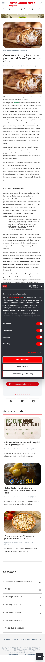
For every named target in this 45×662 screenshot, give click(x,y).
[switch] (39, 330)
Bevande (26, 9)
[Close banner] (41, 286)
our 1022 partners (16, 297)
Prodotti (23, 51)
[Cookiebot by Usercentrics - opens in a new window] (29, 286)
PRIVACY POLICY (11, 640)
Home (5, 9)
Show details (33, 353)
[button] (15, 394)
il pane (16, 103)
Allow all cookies (22, 359)
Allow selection (22, 367)
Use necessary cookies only (22, 374)
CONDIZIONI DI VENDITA (30, 640)
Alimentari (15, 9)
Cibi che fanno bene (11, 51)
